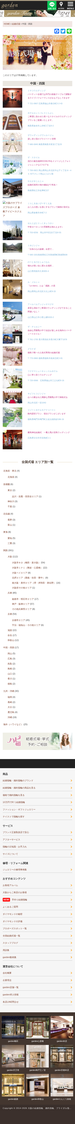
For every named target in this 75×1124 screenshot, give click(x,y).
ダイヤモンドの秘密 (12, 914)
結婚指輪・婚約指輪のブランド (18, 780)
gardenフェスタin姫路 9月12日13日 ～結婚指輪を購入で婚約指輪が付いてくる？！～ (37, 13)
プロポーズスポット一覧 (15, 928)
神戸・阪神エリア (20, 604)
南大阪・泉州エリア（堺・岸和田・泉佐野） (34, 583)
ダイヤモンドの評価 (12, 921)
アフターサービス (11, 839)
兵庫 (10, 593)
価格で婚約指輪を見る (14, 795)
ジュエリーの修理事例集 (15, 869)
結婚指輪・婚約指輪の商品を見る (19, 788)
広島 (10, 658)
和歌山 (11, 640)
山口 (10, 674)
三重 (10, 543)
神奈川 (11, 501)
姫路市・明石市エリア (23, 599)
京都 (10, 614)
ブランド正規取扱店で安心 (16, 832)
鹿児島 (11, 712)
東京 (10, 490)
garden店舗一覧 (11, 987)
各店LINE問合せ (11, 1002)
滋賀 (10, 630)
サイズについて (10, 854)
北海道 (11, 477)
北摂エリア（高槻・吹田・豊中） (28, 577)
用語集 (6, 950)
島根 (10, 668)
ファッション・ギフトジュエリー (19, 809)
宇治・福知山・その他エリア (26, 625)
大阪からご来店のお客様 (15, 892)
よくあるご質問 (10, 907)
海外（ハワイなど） (13, 724)
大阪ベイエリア (19, 573)
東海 (5, 532)
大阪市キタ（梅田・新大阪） (26, 562)
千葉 (10, 506)
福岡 (10, 697)
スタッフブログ (10, 943)
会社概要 (7, 973)
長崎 (10, 702)
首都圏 (6, 484)
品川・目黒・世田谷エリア (25, 496)
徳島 (10, 684)
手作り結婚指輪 (19, 899)
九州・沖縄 (8, 691)
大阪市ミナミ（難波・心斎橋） (27, 567)
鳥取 (10, 663)
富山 (10, 525)
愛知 (10, 538)
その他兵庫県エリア (22, 609)
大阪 (10, 556)
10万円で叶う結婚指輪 (14, 802)
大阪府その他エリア (22, 588)
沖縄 (10, 717)
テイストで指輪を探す (14, 816)
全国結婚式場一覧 (11, 936)
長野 (10, 520)
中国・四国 (8, 647)
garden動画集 (9, 957)
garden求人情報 (11, 994)
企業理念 (7, 980)
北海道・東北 (9, 471)
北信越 (6, 514)
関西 (5, 550)
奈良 (10, 635)
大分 (10, 707)
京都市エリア (18, 620)
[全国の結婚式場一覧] (37, 52)
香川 (10, 678)
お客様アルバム (10, 885)
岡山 (10, 653)
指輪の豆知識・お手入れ (15, 846)
